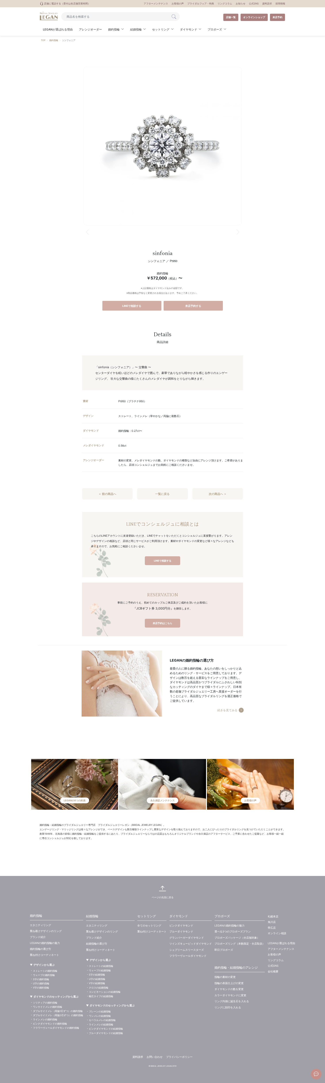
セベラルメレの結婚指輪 (102, 1020)
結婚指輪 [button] (136, 29)
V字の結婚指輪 (97, 983)
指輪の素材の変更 (225, 977)
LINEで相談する (131, 306)
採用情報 (280, 3)
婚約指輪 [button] (114, 29)
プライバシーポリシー (179, 1056)
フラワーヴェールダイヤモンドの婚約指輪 (56, 1027)
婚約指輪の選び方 (40, 949)
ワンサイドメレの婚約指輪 (47, 1006)
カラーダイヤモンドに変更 (230, 995)
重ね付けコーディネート (44, 955)
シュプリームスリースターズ (186, 949)
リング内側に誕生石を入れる (231, 1001)
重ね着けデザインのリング (46, 931)
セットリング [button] (160, 29)
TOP (43, 40)
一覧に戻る (162, 494)
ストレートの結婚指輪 (101, 966)
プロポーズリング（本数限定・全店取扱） (239, 943)
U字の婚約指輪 (41, 983)
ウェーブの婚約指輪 (44, 975)
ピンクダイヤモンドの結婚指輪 (106, 1028)
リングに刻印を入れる (227, 1007)
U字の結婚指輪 (97, 979)
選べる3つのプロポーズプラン (232, 931)
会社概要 (273, 971)
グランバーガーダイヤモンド (186, 937)
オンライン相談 (277, 933)
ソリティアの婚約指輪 (45, 1002)
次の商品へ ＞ (218, 494)
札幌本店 (273, 916)
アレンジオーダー (90, 29)
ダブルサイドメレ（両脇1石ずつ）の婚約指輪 (58, 1011)
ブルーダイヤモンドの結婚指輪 (106, 1033)
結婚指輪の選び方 (96, 943)
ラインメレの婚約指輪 (45, 1019)
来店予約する (193, 306)
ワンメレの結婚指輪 (100, 1015)
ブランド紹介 (38, 937)
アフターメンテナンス (156, 3)
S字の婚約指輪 (41, 979)
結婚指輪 (92, 916)
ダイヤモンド (178, 916)
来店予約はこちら (162, 623)
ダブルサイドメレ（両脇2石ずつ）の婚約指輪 (58, 1015)
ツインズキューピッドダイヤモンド (190, 943)
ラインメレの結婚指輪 (101, 1024)
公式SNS (254, 3)
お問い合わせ (154, 1056)
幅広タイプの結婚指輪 (101, 996)
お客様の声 (178, 3)
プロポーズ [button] (215, 29)
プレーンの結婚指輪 (100, 1011)
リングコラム (225, 3)
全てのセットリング (149, 925)
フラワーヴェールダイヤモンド (187, 955)
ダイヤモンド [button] (188, 29)
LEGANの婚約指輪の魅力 (45, 943)
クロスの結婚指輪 (98, 987)
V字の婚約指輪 (41, 987)
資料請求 (267, 3)
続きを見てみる (227, 710)
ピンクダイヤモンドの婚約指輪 (50, 1023)
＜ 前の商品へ (107, 494)
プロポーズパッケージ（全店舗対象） (237, 937)
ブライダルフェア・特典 (200, 3)
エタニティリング (40, 925)
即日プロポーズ (223, 949)
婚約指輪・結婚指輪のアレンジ (236, 967)
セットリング (146, 916)
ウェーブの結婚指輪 (100, 970)
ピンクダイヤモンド (181, 925)
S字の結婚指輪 (97, 974)
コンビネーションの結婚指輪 (104, 991)
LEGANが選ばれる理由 (58, 29)
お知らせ (240, 3)
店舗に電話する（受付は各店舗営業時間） (66, 3)
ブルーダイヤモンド (181, 931)
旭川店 (272, 922)
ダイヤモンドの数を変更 (229, 989)
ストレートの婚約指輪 (45, 970)
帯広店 (272, 927)
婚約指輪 (53, 40)
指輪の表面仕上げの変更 (229, 983)
